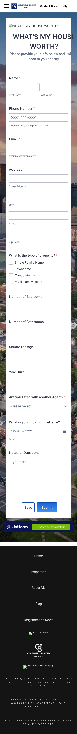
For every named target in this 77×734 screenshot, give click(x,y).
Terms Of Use (22, 700)
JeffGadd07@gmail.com (40, 682)
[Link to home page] (23, 6)
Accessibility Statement (33, 703)
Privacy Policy (50, 700)
